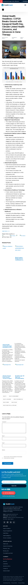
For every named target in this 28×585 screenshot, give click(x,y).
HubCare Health (6, 570)
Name (3, 435)
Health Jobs (5, 543)
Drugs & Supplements (7, 530)
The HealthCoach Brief (8, 553)
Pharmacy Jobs (6, 548)
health (4, 396)
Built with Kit (6, 489)
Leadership (5, 563)
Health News (22, 38)
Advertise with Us (6, 566)
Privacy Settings (21, 582)
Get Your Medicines (9, 493)
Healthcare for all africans (9, 405)
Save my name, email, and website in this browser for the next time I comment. (13, 457)
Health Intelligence (7, 535)
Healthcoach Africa (5, 38)
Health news (6, 402)
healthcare (14, 402)
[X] (11, 522)
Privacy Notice (14, 582)
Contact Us (5, 568)
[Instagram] (7, 522)
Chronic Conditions (7, 537)
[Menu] (25, 5)
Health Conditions (6, 528)
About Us (5, 561)
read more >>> (6, 231)
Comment (4, 421)
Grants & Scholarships (7, 546)
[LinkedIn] (14, 522)
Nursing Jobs (6, 550)
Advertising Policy (6, 582)
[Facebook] (4, 522)
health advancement (14, 396)
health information (18, 399)
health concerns (7, 399)
